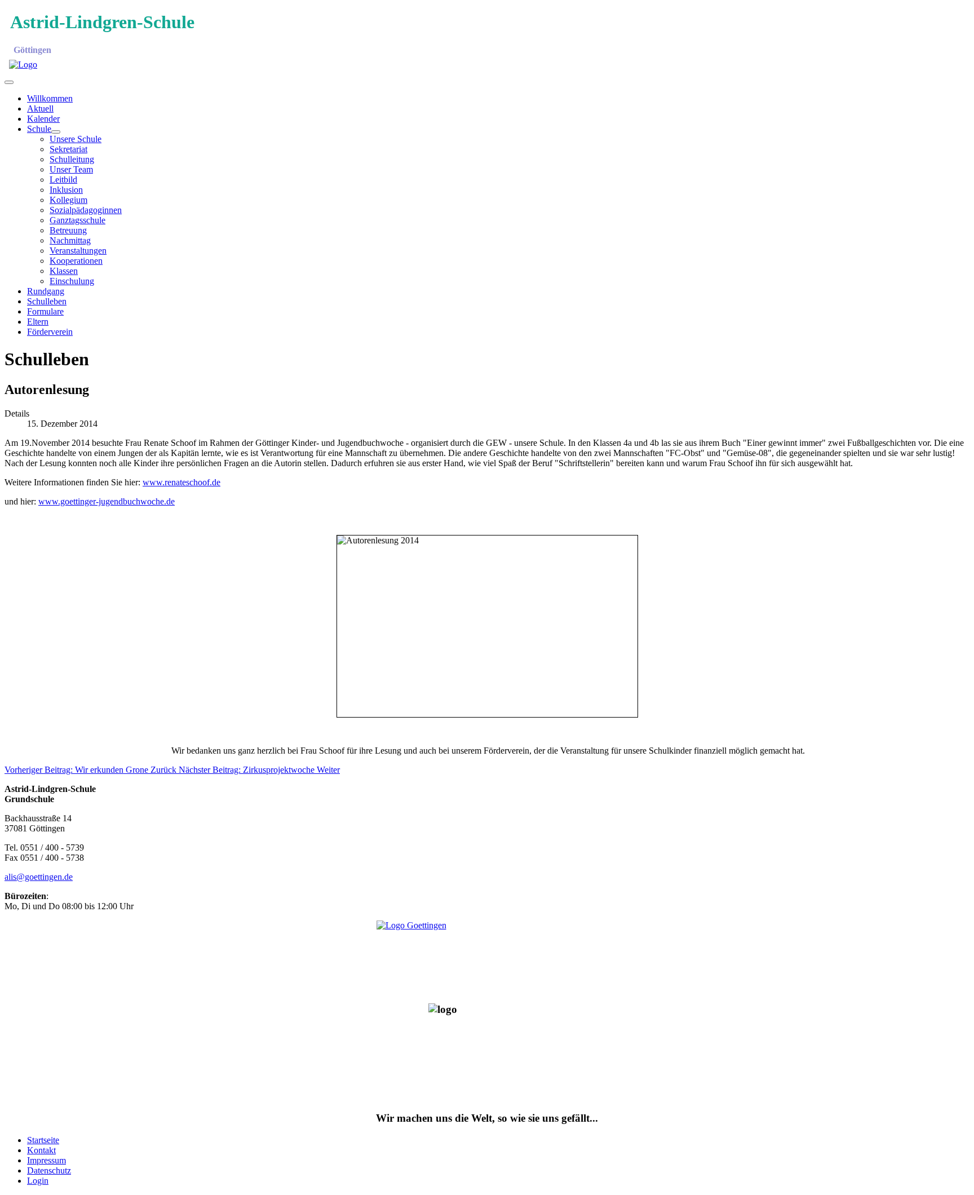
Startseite (43, 1140)
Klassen (64, 271)
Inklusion (66, 189)
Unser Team (71, 169)
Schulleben (47, 301)
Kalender (43, 118)
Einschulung (72, 281)
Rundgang (45, 291)
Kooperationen (76, 260)
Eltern (37, 321)
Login (37, 1180)
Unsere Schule (75, 139)
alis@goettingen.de (39, 877)
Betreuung (68, 230)
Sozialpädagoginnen (86, 210)
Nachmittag (70, 240)
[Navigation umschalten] (9, 82)
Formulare (45, 311)
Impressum (46, 1160)
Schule (39, 129)
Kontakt (41, 1150)
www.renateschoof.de (181, 482)
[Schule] (55, 132)
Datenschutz (49, 1170)
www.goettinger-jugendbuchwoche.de (106, 501)
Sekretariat (68, 149)
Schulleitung (72, 159)
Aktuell (40, 108)
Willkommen (50, 98)
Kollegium (68, 200)
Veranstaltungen (78, 250)
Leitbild (63, 179)
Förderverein (50, 332)
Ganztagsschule (77, 220)
